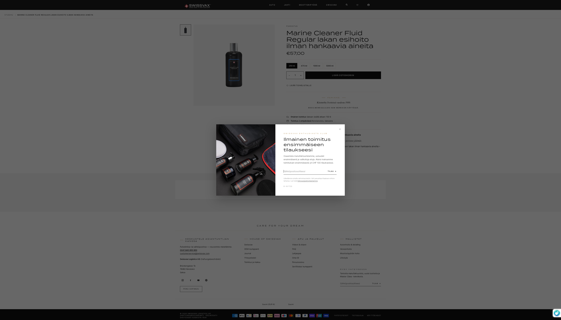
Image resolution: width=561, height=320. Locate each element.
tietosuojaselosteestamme (307, 181)
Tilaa (331, 171)
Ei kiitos (288, 186)
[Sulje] (340, 129)
